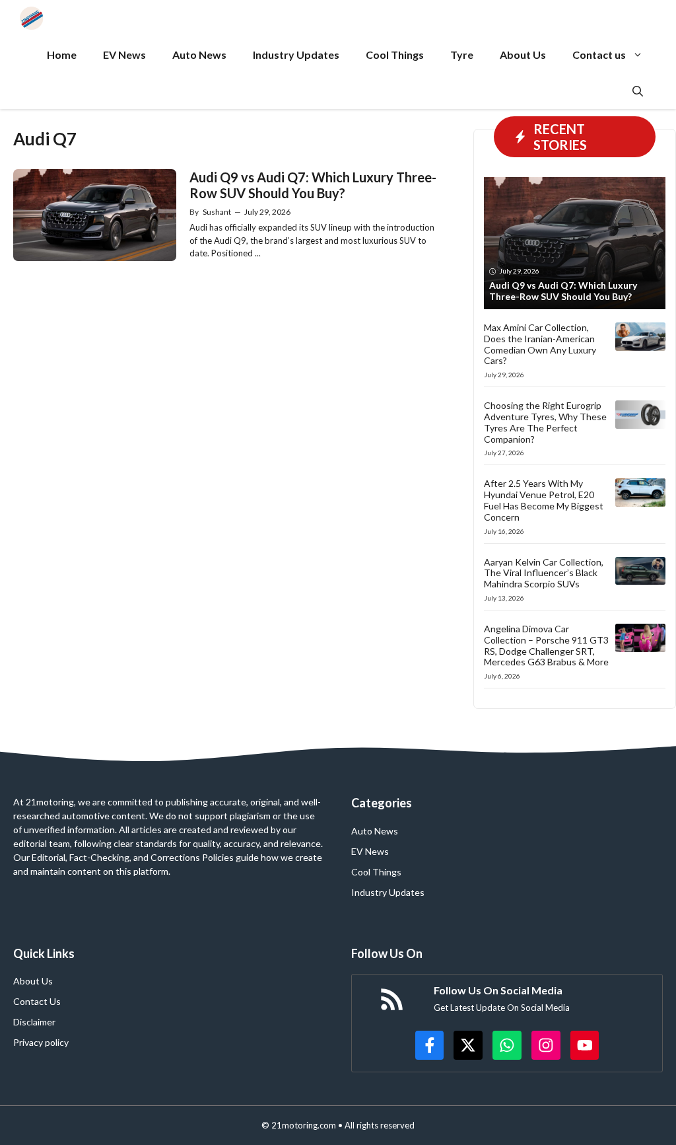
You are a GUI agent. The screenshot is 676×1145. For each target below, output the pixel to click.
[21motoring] (31, 18)
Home (62, 54)
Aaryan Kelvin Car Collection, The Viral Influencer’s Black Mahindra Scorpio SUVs (543, 573)
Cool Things (395, 54)
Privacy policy (41, 1042)
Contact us (599, 54)
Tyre (461, 54)
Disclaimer (34, 1021)
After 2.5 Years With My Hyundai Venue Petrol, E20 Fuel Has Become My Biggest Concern (543, 500)
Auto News (199, 54)
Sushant (217, 212)
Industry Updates (296, 54)
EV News (124, 54)
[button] (637, 91)
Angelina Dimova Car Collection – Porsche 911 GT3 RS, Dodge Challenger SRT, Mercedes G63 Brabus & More (546, 645)
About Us (523, 54)
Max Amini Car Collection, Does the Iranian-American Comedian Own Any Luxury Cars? (540, 344)
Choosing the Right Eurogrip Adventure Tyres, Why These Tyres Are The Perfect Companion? (545, 422)
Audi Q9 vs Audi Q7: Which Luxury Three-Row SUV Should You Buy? (312, 185)
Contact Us (37, 1001)
